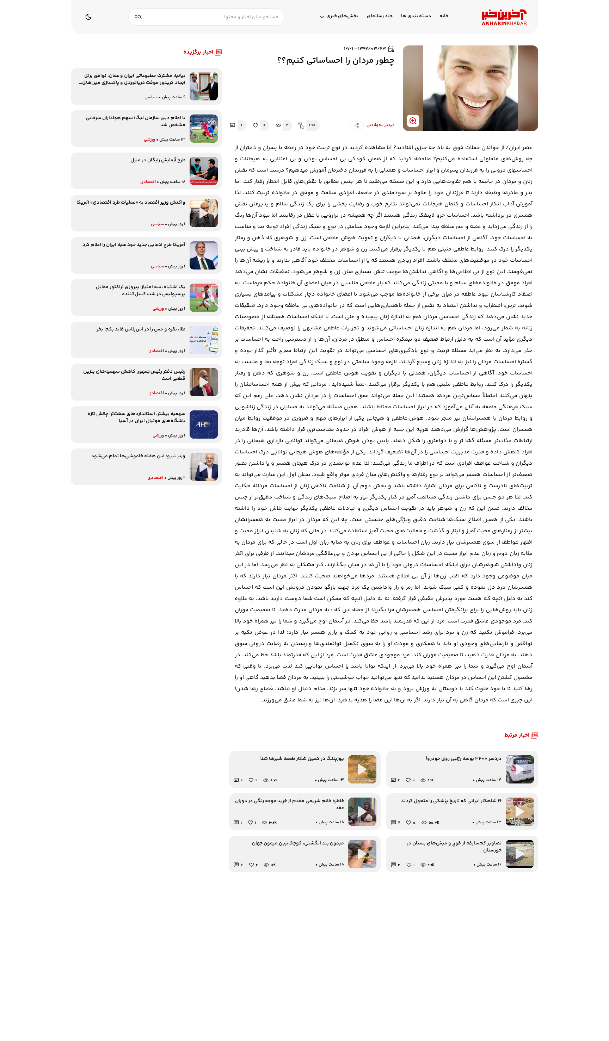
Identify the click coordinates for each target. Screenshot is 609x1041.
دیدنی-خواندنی (380, 125)
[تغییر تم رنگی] (88, 17)
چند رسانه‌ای (380, 16)
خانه (443, 16)
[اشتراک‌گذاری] (357, 125)
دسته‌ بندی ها (416, 16)
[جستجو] (138, 17)
